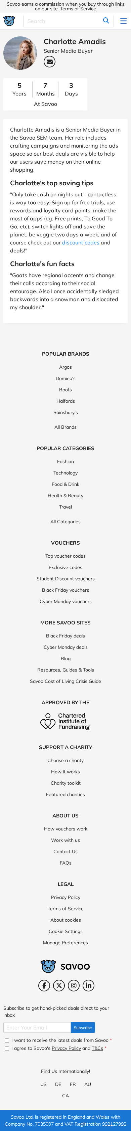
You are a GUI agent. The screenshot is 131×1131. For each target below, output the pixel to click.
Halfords (65, 401)
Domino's (66, 378)
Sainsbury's (65, 412)
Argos (65, 367)
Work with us (65, 840)
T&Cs (97, 1048)
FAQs (66, 863)
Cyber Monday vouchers (66, 601)
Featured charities (65, 794)
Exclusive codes (65, 567)
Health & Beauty (65, 496)
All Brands (65, 427)
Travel (65, 507)
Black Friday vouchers (65, 590)
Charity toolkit (66, 783)
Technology (65, 473)
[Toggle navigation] (124, 21)
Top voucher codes (65, 556)
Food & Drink (65, 484)
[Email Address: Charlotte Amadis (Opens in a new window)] (49, 61)
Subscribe (83, 1027)
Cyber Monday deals (66, 647)
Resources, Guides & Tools (65, 670)
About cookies (65, 920)
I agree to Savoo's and (58, 1048)
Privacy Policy (65, 897)
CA (65, 1096)
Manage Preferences (65, 943)
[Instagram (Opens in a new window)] (74, 985)
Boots (65, 390)
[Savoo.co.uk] (9, 21)
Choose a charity (65, 760)
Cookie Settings (66, 931)
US (43, 1084)
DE (58, 1084)
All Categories (65, 522)
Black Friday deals (65, 636)
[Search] (106, 21)
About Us (65, 815)
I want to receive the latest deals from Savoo (61, 1040)
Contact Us (65, 852)
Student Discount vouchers (66, 579)
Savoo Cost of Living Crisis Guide (65, 681)
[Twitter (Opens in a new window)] (59, 985)
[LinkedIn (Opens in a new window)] (88, 985)
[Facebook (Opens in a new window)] (44, 985)
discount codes (80, 242)
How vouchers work (65, 829)
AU (87, 1084)
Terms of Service (78, 9)
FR (73, 1084)
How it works (65, 772)
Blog (66, 658)
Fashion (65, 461)
